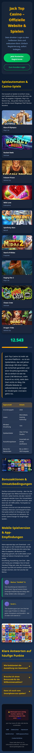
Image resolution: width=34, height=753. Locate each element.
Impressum (24, 729)
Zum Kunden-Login (17, 67)
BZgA (19, 718)
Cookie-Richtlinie (17, 738)
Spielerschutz (10, 734)
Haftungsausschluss (22, 734)
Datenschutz (15, 729)
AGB (7, 729)
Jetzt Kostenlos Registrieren (17, 57)
